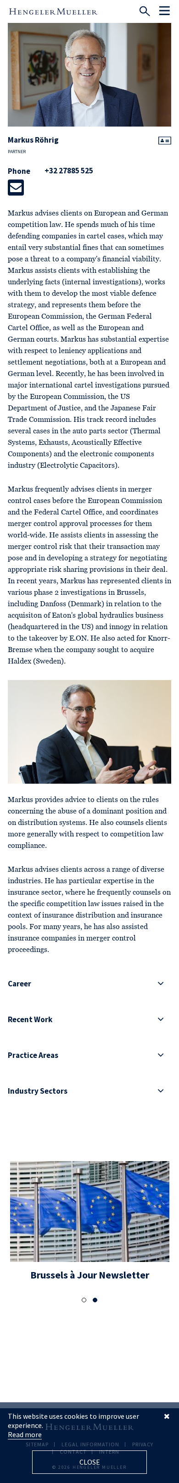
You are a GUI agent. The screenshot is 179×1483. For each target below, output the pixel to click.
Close (89, 1461)
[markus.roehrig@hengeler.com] (16, 187)
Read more (25, 1434)
